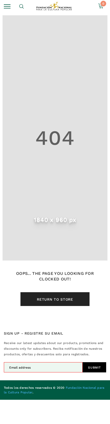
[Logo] (54, 6)
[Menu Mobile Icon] (7, 6)
